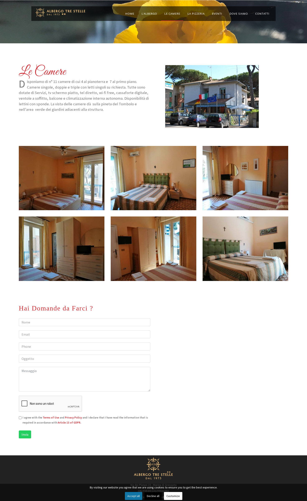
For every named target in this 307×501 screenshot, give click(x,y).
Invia (25, 434)
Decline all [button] (153, 496)
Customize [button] (173, 496)
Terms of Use (51, 417)
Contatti (262, 13)
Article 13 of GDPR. (69, 422)
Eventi (217, 13)
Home (129, 13)
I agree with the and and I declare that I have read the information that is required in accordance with (85, 420)
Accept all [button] (133, 496)
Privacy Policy (73, 417)
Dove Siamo (239, 13)
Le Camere (172, 13)
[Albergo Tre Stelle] (60, 12)
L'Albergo (149, 13)
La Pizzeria (196, 13)
